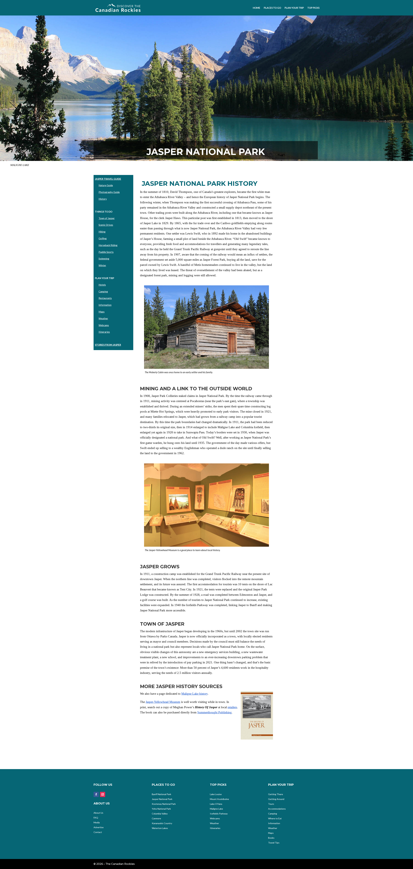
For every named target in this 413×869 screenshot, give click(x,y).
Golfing (103, 238)
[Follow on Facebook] (96, 794)
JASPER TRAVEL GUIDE (108, 178)
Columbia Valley (160, 814)
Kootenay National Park (164, 804)
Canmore (156, 818)
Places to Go (272, 7)
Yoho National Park (161, 809)
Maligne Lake (216, 809)
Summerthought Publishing (214, 712)
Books (271, 838)
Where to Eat (275, 818)
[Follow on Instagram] (102, 794)
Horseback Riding (108, 245)
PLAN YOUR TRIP (104, 278)
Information (105, 304)
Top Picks (313, 7)
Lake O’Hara (216, 804)
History (103, 198)
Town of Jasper (107, 218)
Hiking (102, 231)
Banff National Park (161, 794)
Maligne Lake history (194, 693)
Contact (98, 832)
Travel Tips (273, 843)
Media (97, 822)
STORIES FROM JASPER (108, 344)
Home (256, 7)
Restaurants (105, 298)
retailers (232, 707)
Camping (103, 291)
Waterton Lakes (160, 828)
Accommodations (277, 809)
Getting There (275, 794)
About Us (98, 813)
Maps (102, 311)
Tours (271, 804)
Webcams (104, 325)
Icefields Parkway (219, 814)
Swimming (104, 258)
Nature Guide (106, 185)
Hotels (102, 284)
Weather (103, 318)
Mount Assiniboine (219, 799)
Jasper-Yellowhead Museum (163, 702)
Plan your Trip (294, 7)
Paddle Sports (106, 251)
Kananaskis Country (162, 823)
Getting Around (276, 799)
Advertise (99, 827)
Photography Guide (109, 192)
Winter (102, 265)
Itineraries (104, 331)
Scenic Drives (106, 224)
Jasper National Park (162, 799)
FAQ (96, 818)
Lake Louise (216, 794)
